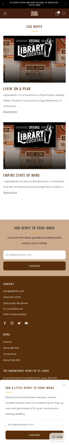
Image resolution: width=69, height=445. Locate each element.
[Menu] (5, 13)
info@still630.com (13, 291)
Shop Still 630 (11, 348)
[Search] (64, 13)
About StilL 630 (11, 360)
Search (7, 342)
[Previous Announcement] (3, 4)
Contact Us (9, 354)
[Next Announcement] (65, 4)
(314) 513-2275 (12, 297)
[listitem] (34, 4)
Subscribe (34, 435)
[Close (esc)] (64, 385)
